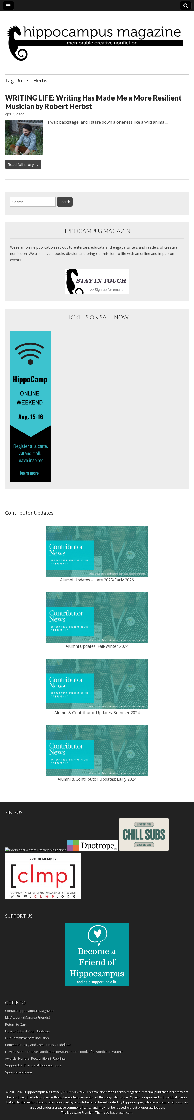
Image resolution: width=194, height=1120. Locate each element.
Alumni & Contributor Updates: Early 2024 (97, 779)
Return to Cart (15, 1024)
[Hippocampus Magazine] (97, 39)
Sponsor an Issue (18, 1072)
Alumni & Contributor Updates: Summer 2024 (97, 712)
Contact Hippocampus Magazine (30, 1010)
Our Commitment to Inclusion (27, 1038)
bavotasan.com (121, 1112)
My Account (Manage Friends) (27, 1017)
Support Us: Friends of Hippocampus (33, 1065)
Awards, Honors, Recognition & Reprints (35, 1058)
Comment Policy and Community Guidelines (38, 1044)
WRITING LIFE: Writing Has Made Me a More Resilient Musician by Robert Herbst (93, 102)
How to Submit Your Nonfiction (28, 1031)
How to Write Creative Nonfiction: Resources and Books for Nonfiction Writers (64, 1051)
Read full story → (23, 164)
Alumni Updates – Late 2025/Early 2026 (97, 580)
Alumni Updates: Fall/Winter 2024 (97, 646)
